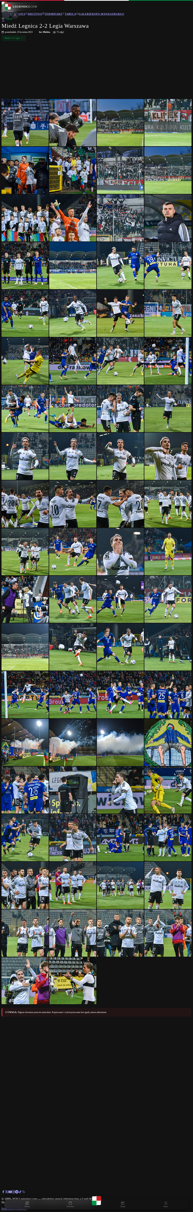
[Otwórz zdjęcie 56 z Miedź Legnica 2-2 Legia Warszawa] (167, 742)
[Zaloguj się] (3, 21)
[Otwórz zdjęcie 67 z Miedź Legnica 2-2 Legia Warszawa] (120, 885)
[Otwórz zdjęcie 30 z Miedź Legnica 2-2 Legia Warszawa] (72, 456)
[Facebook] (3, 1192)
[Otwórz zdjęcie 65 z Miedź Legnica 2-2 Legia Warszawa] (25, 885)
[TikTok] (20, 1192)
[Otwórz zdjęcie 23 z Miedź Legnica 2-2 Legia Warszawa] (120, 361)
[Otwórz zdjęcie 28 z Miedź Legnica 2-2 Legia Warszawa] (167, 408)
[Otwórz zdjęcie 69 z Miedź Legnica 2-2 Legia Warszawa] (25, 933)
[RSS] (23, 1192)
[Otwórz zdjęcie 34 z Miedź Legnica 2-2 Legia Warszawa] (72, 504)
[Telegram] (16, 1192)
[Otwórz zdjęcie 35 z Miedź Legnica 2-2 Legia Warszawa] (120, 504)
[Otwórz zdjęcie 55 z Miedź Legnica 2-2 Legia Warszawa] (120, 742)
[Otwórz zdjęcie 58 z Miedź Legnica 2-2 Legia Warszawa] (72, 790)
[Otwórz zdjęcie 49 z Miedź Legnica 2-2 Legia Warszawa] (25, 694)
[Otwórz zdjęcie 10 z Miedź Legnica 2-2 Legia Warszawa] (72, 218)
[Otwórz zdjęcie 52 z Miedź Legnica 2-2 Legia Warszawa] (167, 694)
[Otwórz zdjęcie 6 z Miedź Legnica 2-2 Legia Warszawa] (72, 170)
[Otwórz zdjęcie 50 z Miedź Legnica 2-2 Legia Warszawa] (72, 694)
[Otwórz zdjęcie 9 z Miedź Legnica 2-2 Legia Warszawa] (25, 218)
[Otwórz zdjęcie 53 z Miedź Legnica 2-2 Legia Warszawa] (25, 742)
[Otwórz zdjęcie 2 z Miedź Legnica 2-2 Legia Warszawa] (72, 122)
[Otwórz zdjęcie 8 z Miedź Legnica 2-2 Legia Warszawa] (167, 170)
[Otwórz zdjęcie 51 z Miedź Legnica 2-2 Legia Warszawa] (120, 694)
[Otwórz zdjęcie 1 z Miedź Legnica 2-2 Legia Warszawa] (25, 122)
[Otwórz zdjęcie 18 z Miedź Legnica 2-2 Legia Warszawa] (72, 313)
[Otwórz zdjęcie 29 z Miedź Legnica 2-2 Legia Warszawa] (25, 456)
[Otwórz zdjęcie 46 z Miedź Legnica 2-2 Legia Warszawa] (72, 647)
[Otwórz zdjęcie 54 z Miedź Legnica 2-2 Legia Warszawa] (72, 742)
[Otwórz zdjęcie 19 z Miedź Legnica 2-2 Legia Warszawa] (120, 313)
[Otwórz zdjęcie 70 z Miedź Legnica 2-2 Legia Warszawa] (72, 933)
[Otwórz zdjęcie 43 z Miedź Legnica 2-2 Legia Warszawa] (120, 599)
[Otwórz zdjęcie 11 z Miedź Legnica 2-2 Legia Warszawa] (120, 218)
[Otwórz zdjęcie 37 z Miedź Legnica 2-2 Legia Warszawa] (25, 551)
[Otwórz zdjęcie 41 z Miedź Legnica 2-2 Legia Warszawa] (25, 599)
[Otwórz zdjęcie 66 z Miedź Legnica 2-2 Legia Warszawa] (72, 885)
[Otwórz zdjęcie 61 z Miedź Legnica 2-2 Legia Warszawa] (25, 837)
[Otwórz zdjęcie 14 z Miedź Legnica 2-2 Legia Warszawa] (72, 265)
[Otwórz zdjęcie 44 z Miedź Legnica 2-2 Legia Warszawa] (167, 599)
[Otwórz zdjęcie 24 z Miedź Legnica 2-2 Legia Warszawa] (167, 361)
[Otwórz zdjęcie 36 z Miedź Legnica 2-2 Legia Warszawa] (167, 504)
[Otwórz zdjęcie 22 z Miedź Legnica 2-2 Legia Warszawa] (72, 361)
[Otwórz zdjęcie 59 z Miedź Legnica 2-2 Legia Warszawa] (120, 790)
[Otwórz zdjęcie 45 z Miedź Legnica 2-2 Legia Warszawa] (25, 647)
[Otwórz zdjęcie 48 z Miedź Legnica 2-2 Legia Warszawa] (167, 647)
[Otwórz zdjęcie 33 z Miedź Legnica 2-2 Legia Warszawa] (25, 504)
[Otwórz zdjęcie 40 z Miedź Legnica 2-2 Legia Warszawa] (167, 551)
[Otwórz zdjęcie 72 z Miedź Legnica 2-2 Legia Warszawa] (167, 933)
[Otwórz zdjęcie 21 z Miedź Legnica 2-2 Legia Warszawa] (25, 361)
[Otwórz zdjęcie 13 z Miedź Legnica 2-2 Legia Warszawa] (25, 265)
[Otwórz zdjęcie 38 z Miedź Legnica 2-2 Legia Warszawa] (72, 551)
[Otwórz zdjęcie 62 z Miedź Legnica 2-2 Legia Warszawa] (72, 837)
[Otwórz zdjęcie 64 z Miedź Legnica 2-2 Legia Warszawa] (167, 837)
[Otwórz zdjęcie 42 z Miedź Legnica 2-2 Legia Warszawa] (72, 599)
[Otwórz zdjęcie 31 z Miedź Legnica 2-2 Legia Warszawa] (120, 456)
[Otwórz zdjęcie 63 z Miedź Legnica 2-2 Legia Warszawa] (120, 837)
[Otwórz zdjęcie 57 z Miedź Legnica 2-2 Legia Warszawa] (25, 790)
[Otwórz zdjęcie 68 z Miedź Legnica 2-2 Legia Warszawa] (167, 885)
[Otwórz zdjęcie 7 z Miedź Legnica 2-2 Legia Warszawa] (120, 170)
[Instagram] (13, 1192)
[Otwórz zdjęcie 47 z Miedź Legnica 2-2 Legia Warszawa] (120, 647)
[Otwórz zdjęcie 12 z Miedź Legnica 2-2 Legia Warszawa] (167, 218)
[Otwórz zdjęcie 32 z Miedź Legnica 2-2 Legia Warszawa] (167, 456)
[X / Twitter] (6, 1192)
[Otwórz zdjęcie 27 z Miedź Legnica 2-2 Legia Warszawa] (120, 408)
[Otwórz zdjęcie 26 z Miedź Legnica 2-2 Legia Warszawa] (72, 408)
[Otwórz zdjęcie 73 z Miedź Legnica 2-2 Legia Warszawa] (25, 980)
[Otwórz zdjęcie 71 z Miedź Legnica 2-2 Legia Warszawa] (120, 933)
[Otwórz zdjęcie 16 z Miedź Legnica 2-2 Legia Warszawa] (167, 265)
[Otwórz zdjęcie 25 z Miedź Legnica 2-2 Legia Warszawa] (25, 408)
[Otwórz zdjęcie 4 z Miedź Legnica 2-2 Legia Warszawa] (167, 122)
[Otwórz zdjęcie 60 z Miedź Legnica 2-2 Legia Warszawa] (167, 790)
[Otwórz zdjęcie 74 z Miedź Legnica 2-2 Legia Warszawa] (72, 980)
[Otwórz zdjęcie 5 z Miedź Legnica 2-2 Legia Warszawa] (25, 170)
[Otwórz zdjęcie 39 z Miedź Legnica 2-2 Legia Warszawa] (120, 551)
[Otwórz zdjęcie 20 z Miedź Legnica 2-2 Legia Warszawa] (167, 313)
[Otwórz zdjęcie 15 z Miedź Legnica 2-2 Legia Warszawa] (120, 265)
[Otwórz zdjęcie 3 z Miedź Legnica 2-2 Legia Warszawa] (120, 122)
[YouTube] (10, 1192)
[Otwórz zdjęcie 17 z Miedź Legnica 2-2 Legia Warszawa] (25, 313)
